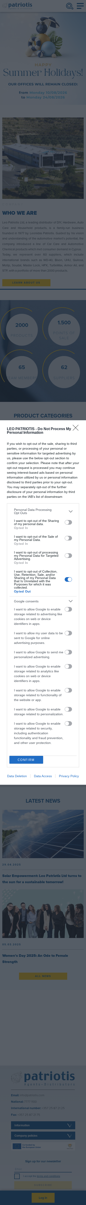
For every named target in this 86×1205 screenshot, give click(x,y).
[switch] (68, 522)
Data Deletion (17, 776)
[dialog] (43, 602)
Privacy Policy (69, 776)
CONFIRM (26, 760)
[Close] (77, 429)
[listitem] (43, 511)
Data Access (43, 776)
